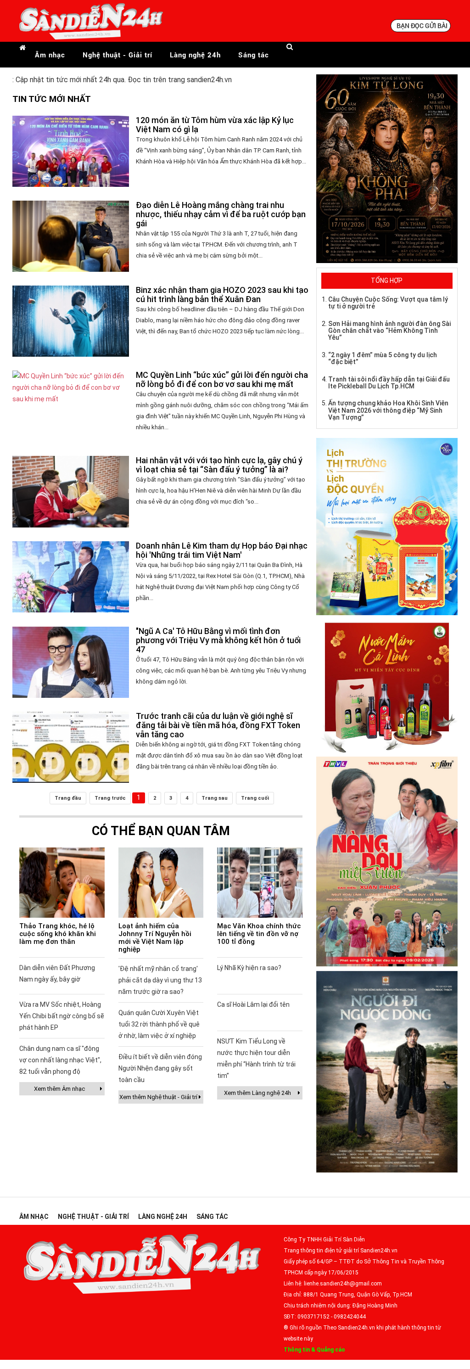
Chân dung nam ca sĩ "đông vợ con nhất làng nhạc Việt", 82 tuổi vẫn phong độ (60, 1060)
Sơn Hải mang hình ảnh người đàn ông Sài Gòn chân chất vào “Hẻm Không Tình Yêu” (389, 331)
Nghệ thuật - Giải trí (117, 54)
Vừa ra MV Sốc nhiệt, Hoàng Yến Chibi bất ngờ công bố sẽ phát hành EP (61, 1016)
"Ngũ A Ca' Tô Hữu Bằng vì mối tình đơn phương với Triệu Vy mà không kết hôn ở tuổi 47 (218, 640)
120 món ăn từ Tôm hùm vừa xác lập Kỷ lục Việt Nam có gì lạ (215, 124)
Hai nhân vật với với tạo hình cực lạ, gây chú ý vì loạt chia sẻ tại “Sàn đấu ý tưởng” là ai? (219, 464)
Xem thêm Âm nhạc (59, 1088)
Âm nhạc (50, 54)
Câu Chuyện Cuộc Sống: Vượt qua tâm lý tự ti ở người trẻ (388, 303)
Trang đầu (68, 798)
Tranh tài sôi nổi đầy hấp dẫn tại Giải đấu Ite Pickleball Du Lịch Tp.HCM (389, 383)
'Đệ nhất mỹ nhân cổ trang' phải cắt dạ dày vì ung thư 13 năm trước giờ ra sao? (160, 980)
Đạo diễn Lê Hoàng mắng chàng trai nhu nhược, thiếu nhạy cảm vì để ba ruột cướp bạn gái (221, 214)
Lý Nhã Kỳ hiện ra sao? (249, 967)
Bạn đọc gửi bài (422, 25)
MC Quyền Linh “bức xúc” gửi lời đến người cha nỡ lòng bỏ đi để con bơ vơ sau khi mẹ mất (222, 379)
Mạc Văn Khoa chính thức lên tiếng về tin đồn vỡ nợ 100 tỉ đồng (259, 934)
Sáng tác (253, 54)
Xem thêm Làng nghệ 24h (257, 1092)
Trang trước (110, 798)
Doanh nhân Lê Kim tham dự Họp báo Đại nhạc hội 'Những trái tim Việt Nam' (222, 550)
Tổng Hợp (387, 280)
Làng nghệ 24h (195, 54)
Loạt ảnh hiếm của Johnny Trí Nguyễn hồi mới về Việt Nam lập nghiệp (154, 938)
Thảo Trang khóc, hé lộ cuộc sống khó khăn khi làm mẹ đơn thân (57, 934)
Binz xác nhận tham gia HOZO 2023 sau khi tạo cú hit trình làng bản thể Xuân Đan (222, 294)
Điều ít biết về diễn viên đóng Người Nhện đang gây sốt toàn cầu (160, 1068)
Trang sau (214, 798)
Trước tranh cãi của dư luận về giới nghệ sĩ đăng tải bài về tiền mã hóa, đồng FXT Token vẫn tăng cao (218, 725)
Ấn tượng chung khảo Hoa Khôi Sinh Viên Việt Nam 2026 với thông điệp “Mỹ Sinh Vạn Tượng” (388, 410)
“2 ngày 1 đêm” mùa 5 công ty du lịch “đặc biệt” (382, 358)
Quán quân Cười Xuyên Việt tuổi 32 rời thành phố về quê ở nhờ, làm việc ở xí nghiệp (159, 1024)
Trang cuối (255, 798)
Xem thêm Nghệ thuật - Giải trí (158, 1097)
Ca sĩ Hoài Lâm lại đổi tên (253, 1004)
